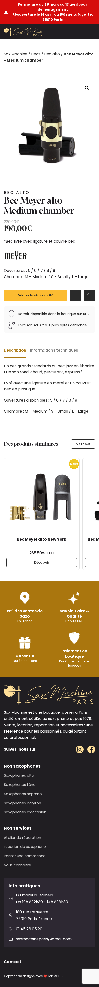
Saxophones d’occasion (25, 812)
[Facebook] (91, 749)
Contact (12, 962)
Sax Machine (15, 54)
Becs (35, 54)
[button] (87, 88)
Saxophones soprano (23, 793)
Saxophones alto (19, 775)
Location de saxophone (25, 846)
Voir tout (83, 444)
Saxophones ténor (20, 784)
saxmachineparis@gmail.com (44, 939)
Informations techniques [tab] (54, 350)
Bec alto (52, 54)
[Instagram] (80, 749)
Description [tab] (15, 350)
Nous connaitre (17, 864)
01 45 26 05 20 (29, 929)
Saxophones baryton (22, 802)
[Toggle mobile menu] (92, 32)
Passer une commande (25, 855)
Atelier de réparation (22, 837)
